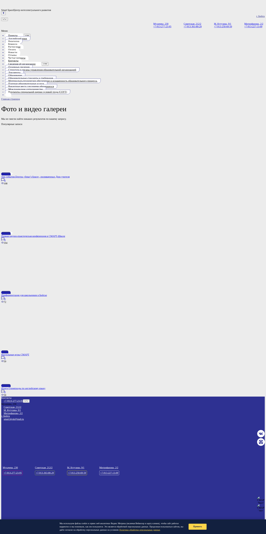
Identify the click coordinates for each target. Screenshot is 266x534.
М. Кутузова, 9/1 (12, 410)
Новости (12, 52)
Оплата (12, 49)
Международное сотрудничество (25, 89)
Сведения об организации (22, 64)
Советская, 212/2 (12, 407)
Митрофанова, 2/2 (13, 413)
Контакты (13, 60)
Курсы (4, 352)
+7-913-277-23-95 (162, 25)
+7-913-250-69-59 (223, 25)
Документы (14, 72)
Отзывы (12, 55)
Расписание (14, 47)
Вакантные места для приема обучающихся (31, 86)
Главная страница (10, 99)
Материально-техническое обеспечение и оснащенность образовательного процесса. (52, 81)
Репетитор (13, 41)
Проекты (13, 35)
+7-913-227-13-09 (253, 25)
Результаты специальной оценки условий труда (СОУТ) (37, 92)
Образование (15, 75)
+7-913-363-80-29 (193, 25)
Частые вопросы (16, 58)
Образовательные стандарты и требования (30, 78)
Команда (12, 44)
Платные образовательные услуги (26, 83)
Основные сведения (18, 67)
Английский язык (17, 38)
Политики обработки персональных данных (139, 530)
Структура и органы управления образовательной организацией (42, 69)
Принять (197, 526)
